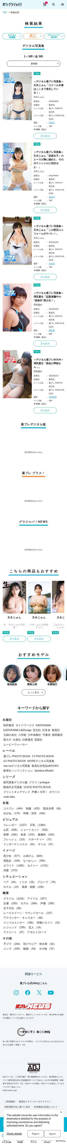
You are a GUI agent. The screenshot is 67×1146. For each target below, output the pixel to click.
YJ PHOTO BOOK (43, 756)
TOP (5, 12)
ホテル (11, 886)
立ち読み (45, 136)
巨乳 (38, 824)
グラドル (14, 898)
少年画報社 (34, 734)
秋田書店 (8, 725)
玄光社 (37, 730)
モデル (30, 903)
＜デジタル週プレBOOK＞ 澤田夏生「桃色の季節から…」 (49, 363)
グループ (47, 881)
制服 (34, 808)
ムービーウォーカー (15, 744)
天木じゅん (39, 97)
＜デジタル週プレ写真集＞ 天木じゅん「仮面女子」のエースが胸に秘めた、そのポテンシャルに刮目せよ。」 (49, 159)
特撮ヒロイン (49, 922)
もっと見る (33, 692)
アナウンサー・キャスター (23, 917)
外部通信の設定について (46, 1107)
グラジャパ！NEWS (54, 36)
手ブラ (12, 943)
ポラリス (54, 791)
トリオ (27, 881)
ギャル (46, 844)
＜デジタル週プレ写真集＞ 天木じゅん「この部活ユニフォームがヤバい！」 (49, 230)
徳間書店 (57, 734)
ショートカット (35, 829)
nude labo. (9, 796)
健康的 (47, 834)
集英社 (56, 730)
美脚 (11, 834)
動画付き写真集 (12, 787)
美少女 (12, 855)
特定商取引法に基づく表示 (17, 1107)
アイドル (37, 898)
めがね (12, 813)
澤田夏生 (38, 305)
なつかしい (35, 860)
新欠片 (7, 739)
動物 (30, 948)
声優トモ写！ (40, 791)
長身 (28, 834)
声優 (48, 903)
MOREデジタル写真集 (40, 760)
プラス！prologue (39, 782)
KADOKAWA (43, 725)
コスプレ (13, 808)
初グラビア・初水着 (39, 943)
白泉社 (17, 739)
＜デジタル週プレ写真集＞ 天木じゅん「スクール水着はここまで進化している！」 (49, 87)
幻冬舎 (46, 730)
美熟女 (12, 860)
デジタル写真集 (12, 36)
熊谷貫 (52, 330)
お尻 (11, 829)
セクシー (38, 865)
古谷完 (52, 123)
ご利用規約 (9, 1101)
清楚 (11, 870)
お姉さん (33, 855)
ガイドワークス (25, 725)
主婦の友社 (10, 734)
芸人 (36, 927)
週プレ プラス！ (33, 36)
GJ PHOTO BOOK (14, 760)
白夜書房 (27, 739)
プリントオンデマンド (16, 791)
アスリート (14, 932)
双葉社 (38, 739)
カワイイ (14, 865)
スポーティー (40, 839)
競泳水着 (53, 808)
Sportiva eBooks (44, 770)
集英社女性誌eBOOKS (45, 765)
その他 (47, 948)
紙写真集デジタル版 (15, 782)
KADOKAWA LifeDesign (17, 730)
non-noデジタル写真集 (16, 765)
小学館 (22, 734)
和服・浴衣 (35, 813)
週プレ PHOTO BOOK (16, 756)
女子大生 (13, 908)
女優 (11, 903)
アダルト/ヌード (37, 932)
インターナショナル (19, 844)
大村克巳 (53, 397)
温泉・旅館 (34, 886)
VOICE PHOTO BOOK (37, 787)
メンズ (12, 948)
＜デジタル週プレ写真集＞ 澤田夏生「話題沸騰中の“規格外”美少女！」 (49, 296)
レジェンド (15, 927)
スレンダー (16, 824)
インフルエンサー (19, 922)
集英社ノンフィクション (18, 770)
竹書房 (47, 734)
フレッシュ (15, 839)
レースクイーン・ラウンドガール (28, 912)
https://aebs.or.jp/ (10, 1090)
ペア (10, 881)
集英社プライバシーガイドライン (35, 1101)
